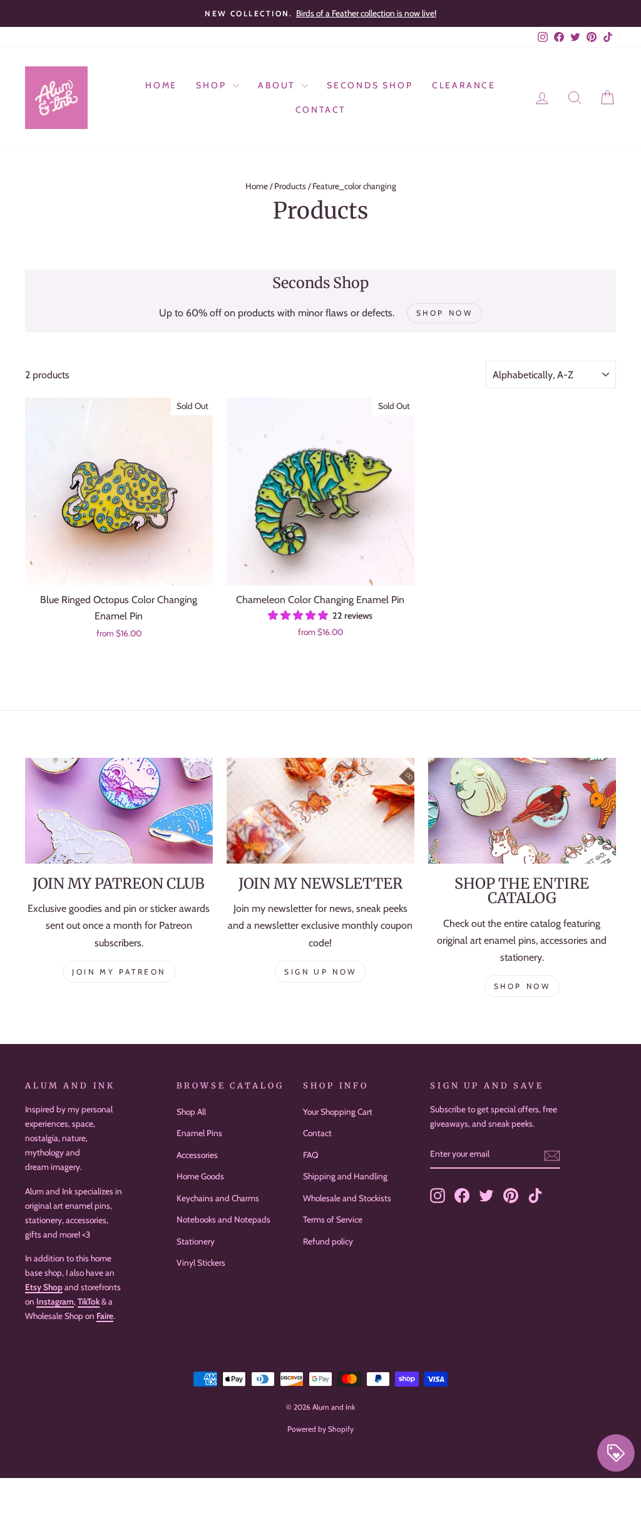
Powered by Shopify (320, 1429)
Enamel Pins (199, 1133)
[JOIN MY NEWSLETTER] (320, 811)
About (278, 85)
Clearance (464, 85)
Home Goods (200, 1176)
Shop (213, 85)
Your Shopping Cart (337, 1112)
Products (290, 186)
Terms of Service (332, 1219)
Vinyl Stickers (201, 1263)
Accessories (197, 1155)
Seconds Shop (370, 85)
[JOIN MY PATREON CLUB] (119, 811)
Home (161, 85)
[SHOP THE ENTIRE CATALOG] (522, 811)
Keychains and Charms (218, 1198)
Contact (320, 109)
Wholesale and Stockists (347, 1198)
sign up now (320, 971)
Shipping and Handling (345, 1176)
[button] (299, 615)
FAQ (310, 1155)
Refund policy (328, 1241)
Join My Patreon (119, 971)
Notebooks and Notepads (223, 1219)
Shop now (522, 986)
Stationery (196, 1241)
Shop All (191, 1112)
